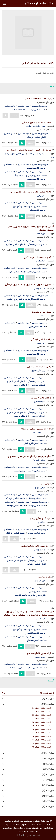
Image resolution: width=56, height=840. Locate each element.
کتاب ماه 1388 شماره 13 (41, 747)
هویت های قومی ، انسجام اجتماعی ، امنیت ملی (28, 150)
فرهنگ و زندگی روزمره (40, 518)
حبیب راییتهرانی (38, 580)
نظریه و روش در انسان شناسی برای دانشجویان (28, 456)
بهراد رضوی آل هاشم (36, 153)
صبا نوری (41, 315)
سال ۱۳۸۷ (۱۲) (47, 753)
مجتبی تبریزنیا (39, 460)
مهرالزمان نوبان (39, 432)
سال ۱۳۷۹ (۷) (48, 790)
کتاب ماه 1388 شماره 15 (41, 740)
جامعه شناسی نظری (37, 591)
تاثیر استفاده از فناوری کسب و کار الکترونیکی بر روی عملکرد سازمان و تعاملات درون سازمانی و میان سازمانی (28, 613)
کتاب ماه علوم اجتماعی (37, 63)
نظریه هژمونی (44, 577)
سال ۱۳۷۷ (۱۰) (48, 801)
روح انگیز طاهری (38, 370)
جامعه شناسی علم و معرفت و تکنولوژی (29, 206)
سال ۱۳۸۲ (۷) (48, 774)
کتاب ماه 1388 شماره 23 (41, 711)
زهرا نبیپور (41, 343)
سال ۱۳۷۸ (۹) (48, 796)
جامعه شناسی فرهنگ (37, 109)
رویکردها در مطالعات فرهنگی (38, 99)
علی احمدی (40, 618)
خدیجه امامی (39, 401)
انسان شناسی (9, 133)
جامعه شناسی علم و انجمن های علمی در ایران (30, 192)
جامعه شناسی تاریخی (37, 470)
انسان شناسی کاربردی (16, 381)
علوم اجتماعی (23, 106)
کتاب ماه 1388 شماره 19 (41, 725)
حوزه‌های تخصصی (40, 106)
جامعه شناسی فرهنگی (41, 339)
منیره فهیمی (40, 657)
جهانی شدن (45, 484)
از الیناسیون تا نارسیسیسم (39, 653)
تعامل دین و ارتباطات (41, 312)
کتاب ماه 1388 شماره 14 (41, 743)
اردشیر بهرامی (39, 288)
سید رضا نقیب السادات (35, 126)
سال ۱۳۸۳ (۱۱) (48, 769)
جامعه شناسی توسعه (37, 505)
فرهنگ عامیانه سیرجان (40, 398)
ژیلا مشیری (40, 260)
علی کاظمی (21, 153)
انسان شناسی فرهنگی (36, 244)
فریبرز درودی (39, 487)
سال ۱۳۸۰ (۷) (48, 785)
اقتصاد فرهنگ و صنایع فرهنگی (36, 122)
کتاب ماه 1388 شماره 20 (41, 722)
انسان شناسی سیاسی (16, 560)
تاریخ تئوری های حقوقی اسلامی (36, 546)
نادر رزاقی (41, 195)
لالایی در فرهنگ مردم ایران (38, 367)
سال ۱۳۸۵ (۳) (48, 758)
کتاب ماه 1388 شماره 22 (41, 715)
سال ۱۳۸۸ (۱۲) (47, 704)
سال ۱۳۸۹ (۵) (48, 698)
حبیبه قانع (41, 233)
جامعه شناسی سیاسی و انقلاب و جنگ (30, 175)
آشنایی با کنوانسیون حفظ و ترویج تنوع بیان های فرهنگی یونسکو (31, 228)
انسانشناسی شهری (38, 385)
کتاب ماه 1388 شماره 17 (41, 732)
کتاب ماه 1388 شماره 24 (41, 708)
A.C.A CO (21, 835)
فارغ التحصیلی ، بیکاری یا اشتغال (35, 429)
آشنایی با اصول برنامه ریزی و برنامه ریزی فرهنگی (28, 284)
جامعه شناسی (9, 106)
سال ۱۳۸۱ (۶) (48, 780)
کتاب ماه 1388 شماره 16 (41, 736)
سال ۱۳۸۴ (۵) (48, 764)
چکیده (14, 115)
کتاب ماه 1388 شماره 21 (41, 718)
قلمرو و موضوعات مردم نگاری (37, 257)
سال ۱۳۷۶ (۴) (48, 806)
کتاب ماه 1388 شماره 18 (41, 729)
